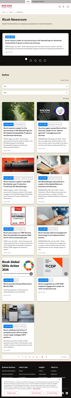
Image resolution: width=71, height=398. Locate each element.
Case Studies (42, 374)
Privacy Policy (37, 388)
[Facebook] (63, 393)
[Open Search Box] (60, 7)
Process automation (7, 374)
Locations (53, 371)
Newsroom (54, 374)
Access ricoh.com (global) (58, 377)
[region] (31, 387)
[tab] (26, 59)
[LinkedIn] (67, 393)
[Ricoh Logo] (7, 6)
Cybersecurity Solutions (8, 371)
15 (42, 357)
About (11, 12)
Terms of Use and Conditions (27, 374)
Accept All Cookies (52, 393)
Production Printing (38, 1)
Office (28, 1)
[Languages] (63, 7)
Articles (41, 371)
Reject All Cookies (36, 393)
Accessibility (22, 377)
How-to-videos (43, 377)
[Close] (59, 380)
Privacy (21, 371)
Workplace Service (7, 377)
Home (3, 12)
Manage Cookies (11, 393)
